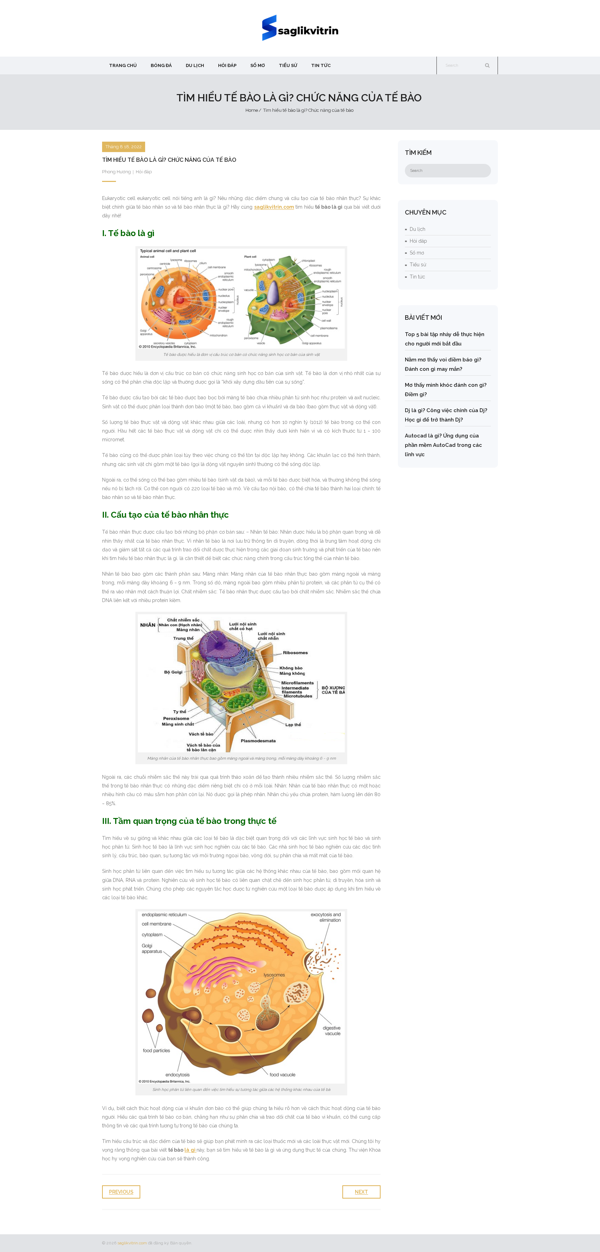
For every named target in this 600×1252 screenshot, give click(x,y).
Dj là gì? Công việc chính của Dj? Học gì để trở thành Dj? (446, 415)
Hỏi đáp (144, 171)
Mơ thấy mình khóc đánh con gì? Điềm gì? (445, 390)
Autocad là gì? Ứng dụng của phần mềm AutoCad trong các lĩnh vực (443, 445)
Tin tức (417, 276)
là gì (190, 1150)
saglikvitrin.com (132, 1243)
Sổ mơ (417, 253)
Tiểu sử (418, 264)
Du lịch (417, 229)
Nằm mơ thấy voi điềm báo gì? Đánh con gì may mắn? (443, 364)
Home (251, 110)
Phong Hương (116, 171)
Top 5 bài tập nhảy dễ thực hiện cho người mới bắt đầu (444, 339)
